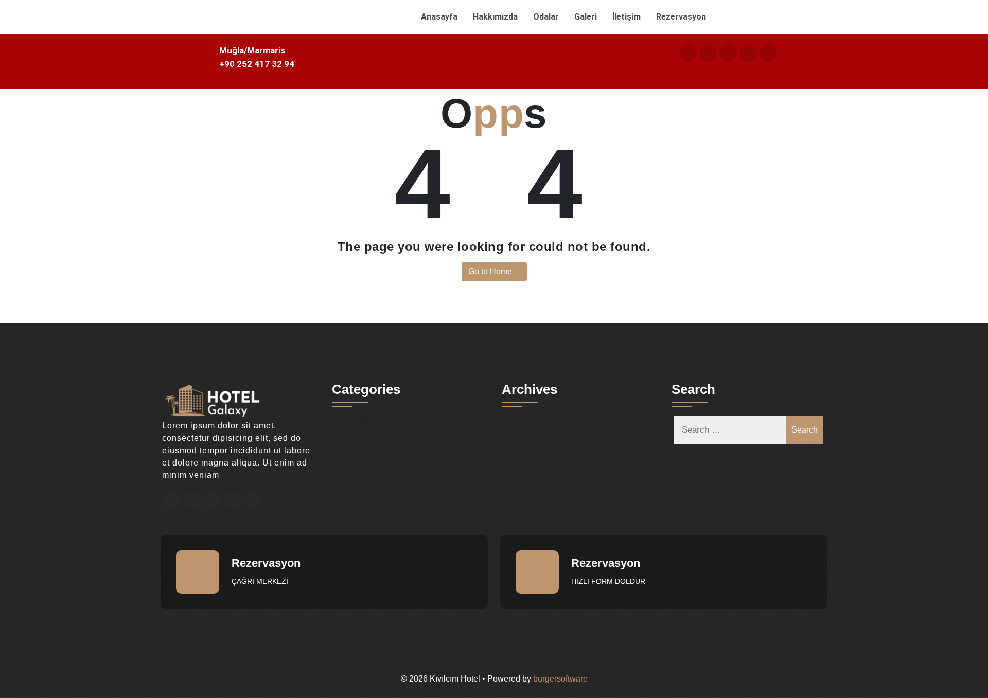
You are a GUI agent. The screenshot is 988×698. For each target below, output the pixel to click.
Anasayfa (439, 17)
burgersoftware (560, 678)
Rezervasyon (681, 17)
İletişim (626, 17)
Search (804, 429)
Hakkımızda (495, 17)
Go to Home (491, 271)
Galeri (585, 17)
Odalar (546, 17)
